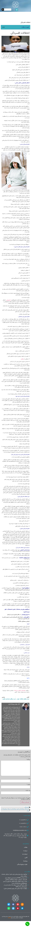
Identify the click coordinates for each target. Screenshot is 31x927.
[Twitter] (8, 904)
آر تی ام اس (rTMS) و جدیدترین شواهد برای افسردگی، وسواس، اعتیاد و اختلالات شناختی (16, 879)
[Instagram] (22, 904)
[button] (16, 10)
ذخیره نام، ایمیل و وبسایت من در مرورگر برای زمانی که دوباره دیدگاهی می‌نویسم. (15, 798)
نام (29, 778)
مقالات (25, 847)
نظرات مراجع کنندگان (22, 864)
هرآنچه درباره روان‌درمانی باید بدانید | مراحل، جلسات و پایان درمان (14, 875)
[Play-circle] (17, 904)
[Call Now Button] (27, 924)
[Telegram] (13, 908)
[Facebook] (13, 904)
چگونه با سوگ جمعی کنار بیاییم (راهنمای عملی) (15, 888)
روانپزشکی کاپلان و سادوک (19, 690)
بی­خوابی (22, 359)
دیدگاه (28, 759)
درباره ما (25, 851)
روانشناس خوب (20, 809)
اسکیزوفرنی (8, 300)
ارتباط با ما (24, 854)
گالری (26, 858)
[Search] (3, 9)
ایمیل (28, 784)
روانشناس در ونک (11, 809)
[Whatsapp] (8, 908)
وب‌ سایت (28, 790)
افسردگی (27, 807)
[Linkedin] (22, 908)
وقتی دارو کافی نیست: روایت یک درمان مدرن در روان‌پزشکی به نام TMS (15, 886)
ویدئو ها (25, 861)
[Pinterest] (17, 908)
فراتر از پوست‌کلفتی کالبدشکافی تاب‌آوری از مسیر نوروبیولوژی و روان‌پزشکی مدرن (15, 882)
